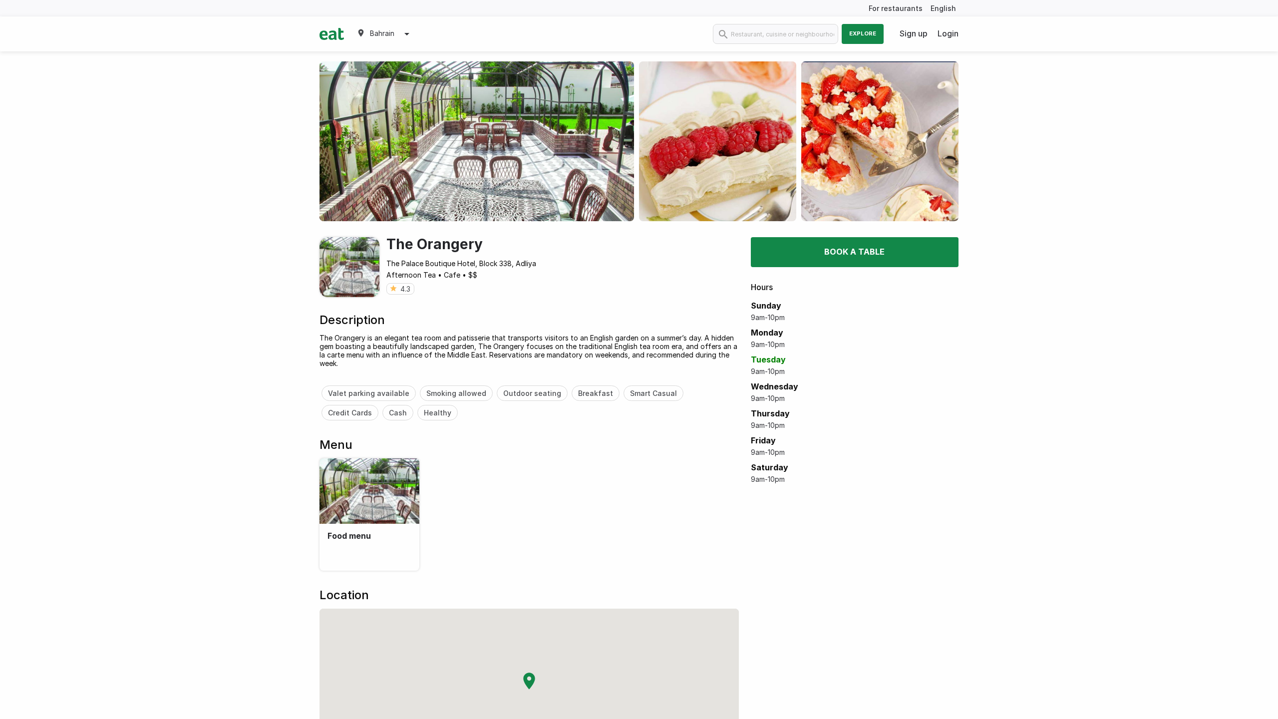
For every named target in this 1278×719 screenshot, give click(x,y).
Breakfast (595, 393)
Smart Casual (653, 393)
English (943, 8)
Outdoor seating (532, 393)
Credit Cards (350, 412)
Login (948, 33)
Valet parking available (368, 393)
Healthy (437, 412)
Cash (398, 412)
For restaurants (896, 8)
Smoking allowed (456, 393)
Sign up (914, 33)
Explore (862, 33)
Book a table (854, 252)
